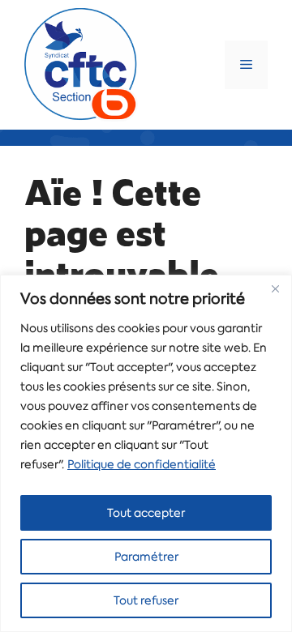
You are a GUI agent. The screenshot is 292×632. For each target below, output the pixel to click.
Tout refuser (146, 600)
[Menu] (246, 65)
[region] (146, 453)
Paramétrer (146, 556)
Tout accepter (146, 513)
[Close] (275, 288)
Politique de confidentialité (141, 464)
